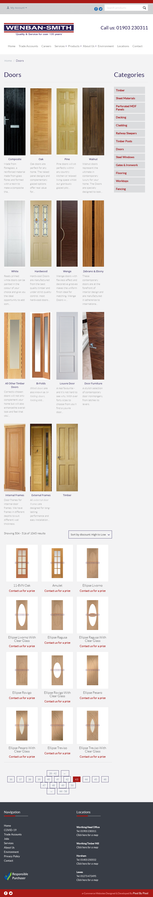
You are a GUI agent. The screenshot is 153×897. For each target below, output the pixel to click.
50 (72, 785)
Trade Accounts (28, 46)
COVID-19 (10, 830)
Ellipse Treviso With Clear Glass (92, 749)
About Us (88, 46)
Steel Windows (125, 157)
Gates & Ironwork (127, 165)
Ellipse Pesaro (92, 692)
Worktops (122, 181)
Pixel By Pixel (140, 893)
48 (53, 785)
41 (57, 779)
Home (11, 46)
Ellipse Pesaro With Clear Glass (22, 749)
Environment (106, 46)
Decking (121, 117)
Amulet (57, 585)
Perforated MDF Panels (126, 108)
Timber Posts (124, 141)
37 (20, 779)
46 (105, 779)
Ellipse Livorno (92, 585)
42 (67, 779)
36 (11, 779)
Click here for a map (87, 835)
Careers (46, 46)
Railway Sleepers (126, 133)
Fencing (121, 188)
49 (62, 785)
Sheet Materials (125, 98)
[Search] (145, 8)
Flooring (121, 173)
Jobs (6, 838)
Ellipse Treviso (57, 748)
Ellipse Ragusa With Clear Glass (92, 639)
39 (39, 779)
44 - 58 (63, 791)
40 (48, 779)
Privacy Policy (12, 856)
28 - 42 (53, 773)
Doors (120, 149)
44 (86, 779)
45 (95, 779)
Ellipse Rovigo (21, 692)
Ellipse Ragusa (57, 637)
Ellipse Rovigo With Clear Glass (57, 694)
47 (44, 785)
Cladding (121, 125)
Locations (123, 46)
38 (29, 779)
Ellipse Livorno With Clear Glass (22, 639)
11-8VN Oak (21, 585)
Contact (137, 46)
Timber (120, 90)
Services (60, 46)
